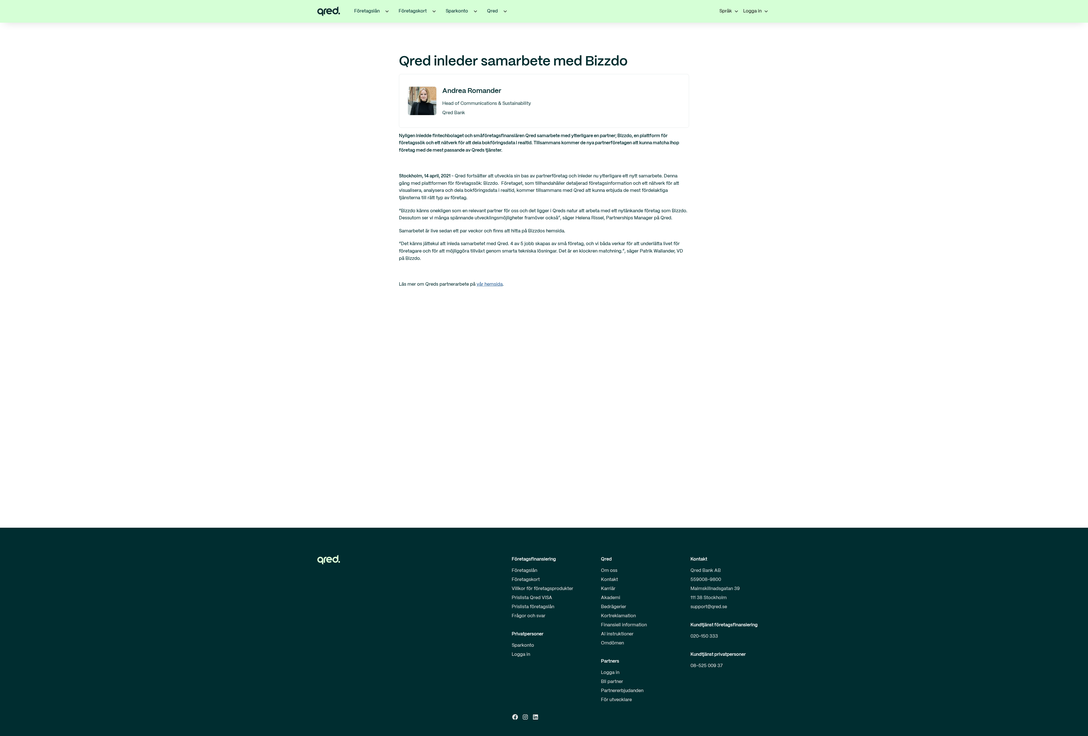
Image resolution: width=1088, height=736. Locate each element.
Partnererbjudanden (622, 691)
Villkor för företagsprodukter (542, 589)
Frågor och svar (528, 616)
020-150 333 (704, 636)
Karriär (608, 589)
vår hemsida (490, 284)
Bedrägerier (613, 607)
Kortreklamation (618, 616)
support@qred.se (708, 607)
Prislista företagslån (533, 607)
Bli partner (612, 682)
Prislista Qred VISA (532, 598)
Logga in (521, 654)
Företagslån (524, 571)
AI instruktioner (617, 634)
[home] (328, 11)
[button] (387, 11)
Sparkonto (523, 645)
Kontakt (609, 580)
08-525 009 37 (706, 666)
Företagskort (526, 580)
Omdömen (612, 643)
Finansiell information (624, 625)
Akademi (610, 598)
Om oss (609, 571)
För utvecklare (616, 700)
